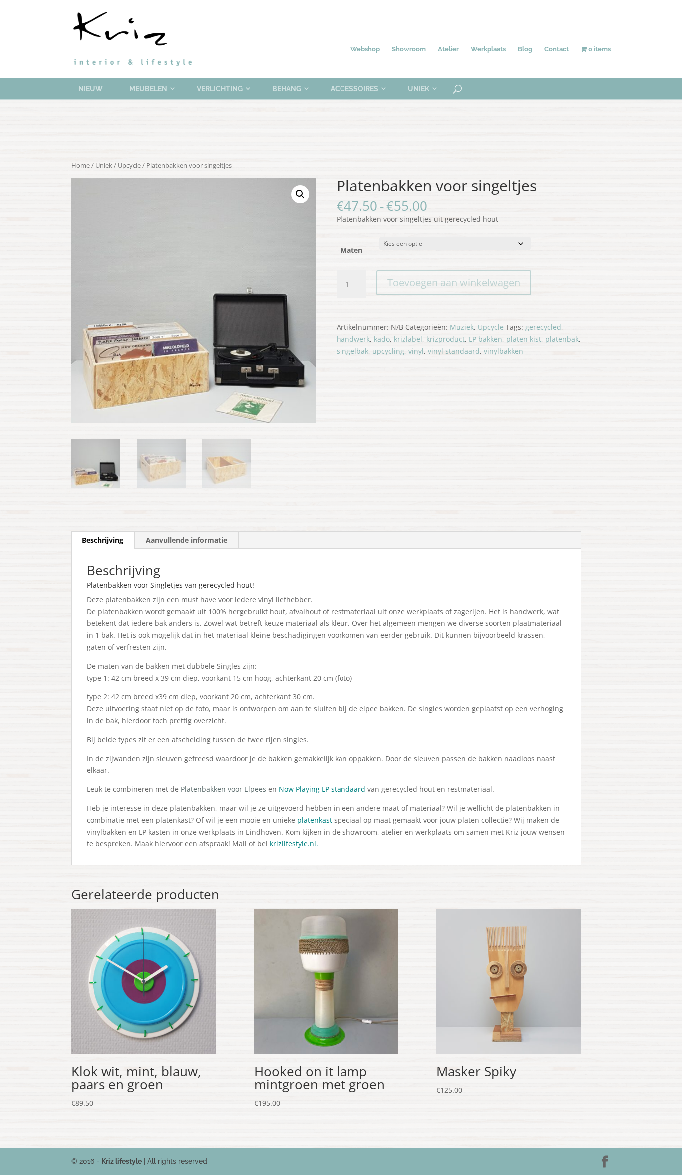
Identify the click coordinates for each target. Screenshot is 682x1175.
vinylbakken (503, 351)
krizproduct (445, 339)
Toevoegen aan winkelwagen (453, 282)
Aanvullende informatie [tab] (186, 540)
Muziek (462, 327)
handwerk (353, 339)
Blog (525, 49)
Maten (351, 250)
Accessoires (354, 89)
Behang (286, 89)
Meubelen (148, 89)
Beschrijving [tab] (102, 540)
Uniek (418, 89)
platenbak (562, 339)
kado (382, 339)
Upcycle (129, 165)
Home (80, 165)
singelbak (352, 351)
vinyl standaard (454, 351)
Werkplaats (488, 49)
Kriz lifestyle (121, 1161)
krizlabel (408, 339)
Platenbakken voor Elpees (223, 789)
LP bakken (485, 339)
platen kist (523, 339)
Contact (556, 49)
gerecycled (543, 327)
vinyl (416, 351)
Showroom (409, 49)
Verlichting (220, 89)
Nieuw (90, 89)
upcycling (388, 351)
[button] (300, 194)
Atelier (448, 49)
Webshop (365, 49)
